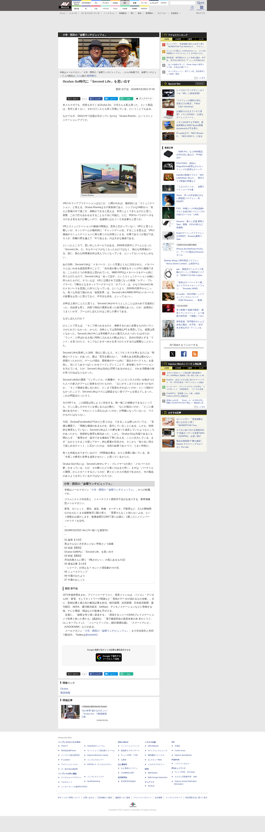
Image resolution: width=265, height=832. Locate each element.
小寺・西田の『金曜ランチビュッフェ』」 (114, 489)
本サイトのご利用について (69, 798)
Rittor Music (123, 742)
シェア (97, 99)
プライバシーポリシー (142, 798)
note (128, 99)
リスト (84, 99)
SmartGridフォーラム (96, 746)
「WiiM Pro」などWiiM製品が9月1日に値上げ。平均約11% (189, 154)
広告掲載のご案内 (104, 798)
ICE (173, 742)
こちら (78, 76)
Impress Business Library (97, 755)
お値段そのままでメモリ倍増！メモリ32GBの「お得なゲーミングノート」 (189, 114)
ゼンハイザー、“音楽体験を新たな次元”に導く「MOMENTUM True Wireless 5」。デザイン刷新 (186, 46)
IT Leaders (65, 760)
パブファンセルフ (182, 764)
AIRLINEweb (153, 746)
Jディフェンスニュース (157, 750)
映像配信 (123, 13)
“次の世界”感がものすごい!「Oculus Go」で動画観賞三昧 (94, 713)
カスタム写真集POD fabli (186, 777)
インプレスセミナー (95, 760)
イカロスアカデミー (156, 764)
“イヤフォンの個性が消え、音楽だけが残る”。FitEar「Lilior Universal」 (189, 103)
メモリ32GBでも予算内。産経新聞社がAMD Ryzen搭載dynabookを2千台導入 (189, 125)
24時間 (178, 39)
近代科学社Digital (128, 781)
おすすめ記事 (174, 412)
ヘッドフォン (109, 13)
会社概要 (158, 798)
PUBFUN (175, 760)
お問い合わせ (88, 798)
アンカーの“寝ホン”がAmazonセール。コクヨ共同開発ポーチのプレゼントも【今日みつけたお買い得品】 (186, 53)
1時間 (166, 39)
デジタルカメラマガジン (71, 777)
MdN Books (152, 773)
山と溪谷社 (122, 764)
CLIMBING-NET (127, 773)
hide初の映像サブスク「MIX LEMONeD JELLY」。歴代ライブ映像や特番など (190, 178)
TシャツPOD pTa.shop (185, 772)
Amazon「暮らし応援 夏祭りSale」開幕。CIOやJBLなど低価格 (190, 224)
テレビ (62, 13)
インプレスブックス (95, 777)
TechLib (151, 786)
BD (132, 13)
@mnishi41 (91, 634)
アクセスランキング (178, 35)
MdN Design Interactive (157, 777)
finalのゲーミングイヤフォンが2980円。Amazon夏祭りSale (190, 236)
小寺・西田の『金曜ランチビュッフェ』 (107, 630)
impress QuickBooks (183, 755)
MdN (147, 769)
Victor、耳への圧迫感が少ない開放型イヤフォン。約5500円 (189, 198)
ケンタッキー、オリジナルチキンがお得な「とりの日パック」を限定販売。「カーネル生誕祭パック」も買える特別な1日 (185, 389)
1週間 (189, 39)
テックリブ (149, 782)
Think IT (64, 746)
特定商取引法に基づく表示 (196, 798)
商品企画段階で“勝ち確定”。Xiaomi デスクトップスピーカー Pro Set (190, 444)
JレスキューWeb (155, 760)
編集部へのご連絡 (122, 798)
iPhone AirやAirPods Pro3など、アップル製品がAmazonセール (190, 252)
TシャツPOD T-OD (129, 755)
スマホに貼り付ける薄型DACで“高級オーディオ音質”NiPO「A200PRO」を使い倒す (190, 433)
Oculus (64, 688)
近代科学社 (122, 777)
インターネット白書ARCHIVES (74, 787)
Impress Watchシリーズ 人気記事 (184, 364)
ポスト (75, 99)
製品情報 (65, 692)
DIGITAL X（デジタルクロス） (99, 764)
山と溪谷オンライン (129, 768)
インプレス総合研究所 (70, 755)
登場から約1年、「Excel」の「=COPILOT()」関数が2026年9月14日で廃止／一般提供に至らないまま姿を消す (185, 403)
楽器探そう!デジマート (130, 750)
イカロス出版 (150, 742)
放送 (139, 13)
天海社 (177, 746)
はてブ (113, 99)
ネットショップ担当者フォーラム (101, 750)
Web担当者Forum (68, 750)
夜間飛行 (91, 76)
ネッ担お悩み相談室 (69, 769)
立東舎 (124, 760)
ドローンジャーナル (69, 764)
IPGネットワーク (179, 768)
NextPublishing (93, 781)
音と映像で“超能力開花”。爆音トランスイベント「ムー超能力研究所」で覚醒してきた (190, 313)
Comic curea (180, 750)
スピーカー (162, 13)
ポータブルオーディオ (90, 13)
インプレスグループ (173, 798)
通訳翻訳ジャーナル (156, 755)
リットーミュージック (130, 746)
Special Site (174, 84)
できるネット (66, 782)
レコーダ (73, 13)
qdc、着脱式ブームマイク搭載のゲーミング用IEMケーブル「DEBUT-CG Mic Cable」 (190, 272)
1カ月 (201, 39)
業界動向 (149, 13)
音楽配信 (174, 13)
